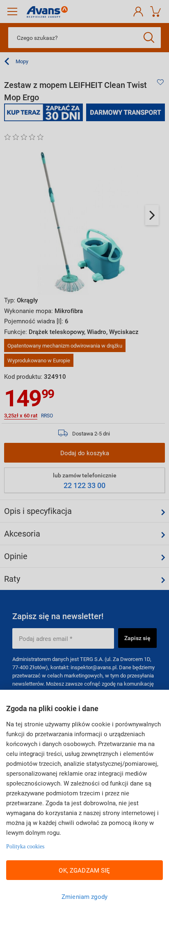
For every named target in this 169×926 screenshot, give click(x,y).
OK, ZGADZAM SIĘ (84, 870)
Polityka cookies (25, 846)
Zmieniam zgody (84, 896)
